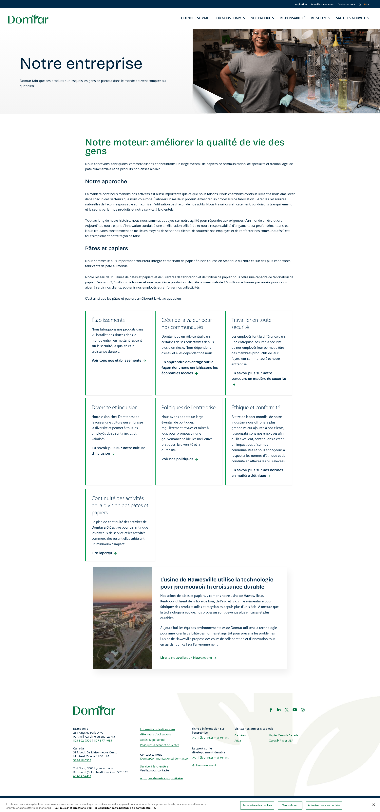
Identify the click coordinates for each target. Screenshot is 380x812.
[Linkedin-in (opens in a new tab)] (279, 710)
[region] (190, 805)
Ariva (238, 740)
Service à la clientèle (154, 766)
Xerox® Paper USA (281, 740)
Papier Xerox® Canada (283, 735)
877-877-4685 (103, 740)
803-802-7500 (82, 740)
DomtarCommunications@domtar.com (165, 758)
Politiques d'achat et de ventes (159, 745)
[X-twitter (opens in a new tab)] (287, 710)
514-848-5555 (82, 760)
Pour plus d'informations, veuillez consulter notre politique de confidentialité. (104, 807)
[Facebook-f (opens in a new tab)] (271, 710)
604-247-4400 (82, 776)
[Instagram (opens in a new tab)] (303, 710)
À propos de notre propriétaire (161, 778)
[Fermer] (373, 804)
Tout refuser (290, 805)
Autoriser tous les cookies (324, 805)
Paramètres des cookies (257, 805)
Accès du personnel (152, 740)
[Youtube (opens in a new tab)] (295, 710)
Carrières (240, 735)
